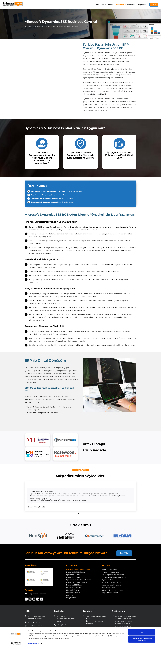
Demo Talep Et (32, 410)
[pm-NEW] (37, 454)
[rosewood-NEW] (65, 454)
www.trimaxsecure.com (37, 622)
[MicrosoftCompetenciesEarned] (39, 565)
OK (142, 632)
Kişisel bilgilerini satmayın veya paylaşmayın (142, 639)
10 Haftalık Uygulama (56, 191)
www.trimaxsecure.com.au (67, 624)
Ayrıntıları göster (33, 643)
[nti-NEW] (37, 439)
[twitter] (30, 594)
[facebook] (26, 594)
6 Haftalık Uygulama (52, 198)
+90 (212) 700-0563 (93, 623)
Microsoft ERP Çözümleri (46, 26)
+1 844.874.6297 (34, 618)
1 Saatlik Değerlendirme (53, 202)
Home (27, 26)
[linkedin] (37, 594)
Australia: (59, 607)
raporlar (97, 82)
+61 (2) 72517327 (63, 621)
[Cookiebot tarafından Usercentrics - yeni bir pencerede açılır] (16, 643)
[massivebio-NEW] (65, 440)
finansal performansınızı (99, 227)
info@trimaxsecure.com (37, 590)
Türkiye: (87, 607)
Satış (31, 301)
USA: (27, 607)
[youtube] (33, 594)
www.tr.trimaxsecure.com (96, 627)
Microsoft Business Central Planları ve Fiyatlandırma (48, 407)
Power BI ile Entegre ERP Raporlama (42, 413)
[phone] (41, 594)
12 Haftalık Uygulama (51, 195)
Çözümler (33, 26)
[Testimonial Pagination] (78, 509)
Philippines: (118, 607)
